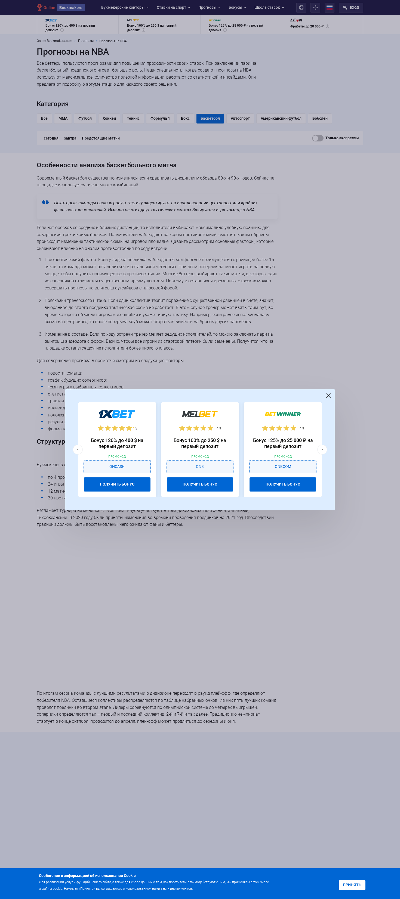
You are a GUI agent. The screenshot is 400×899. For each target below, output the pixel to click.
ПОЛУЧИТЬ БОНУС (117, 484)
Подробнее (205, 888)
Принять (352, 885)
